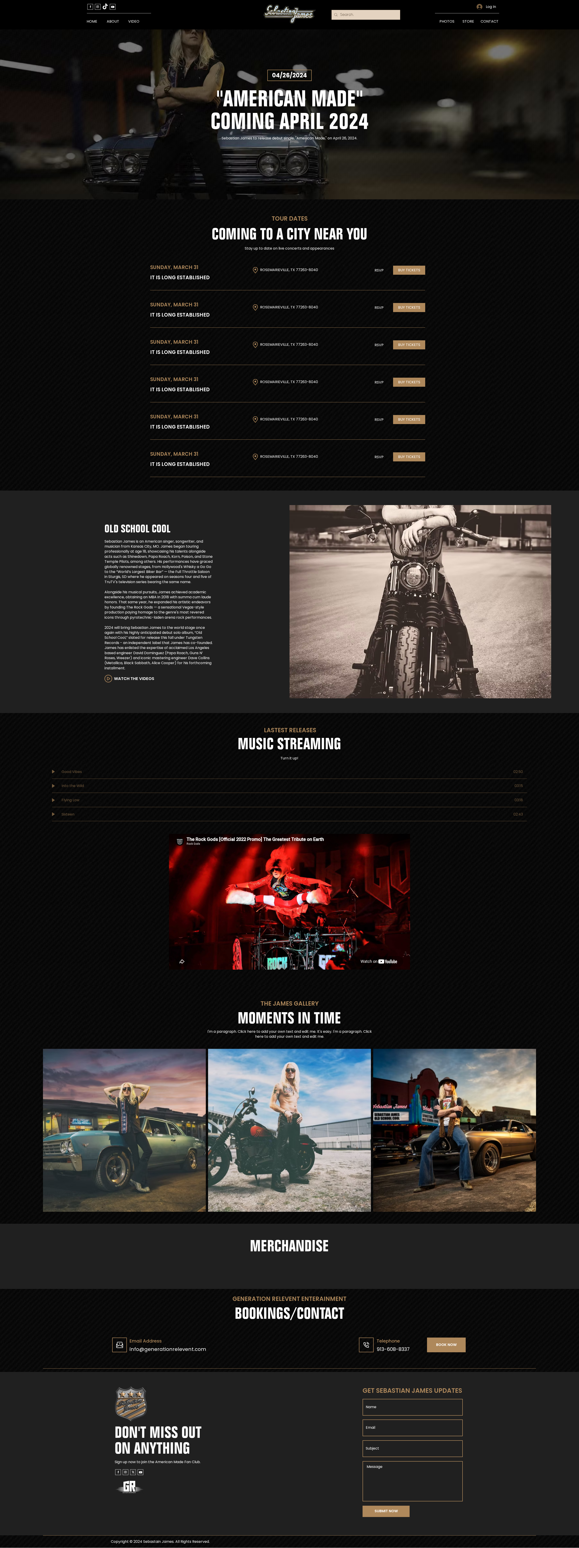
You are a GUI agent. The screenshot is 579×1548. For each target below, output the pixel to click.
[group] (289, 1268)
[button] (409, 270)
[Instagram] (97, 6)
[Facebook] (90, 6)
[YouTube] (112, 6)
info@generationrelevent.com (168, 1349)
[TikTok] (105, 6)
